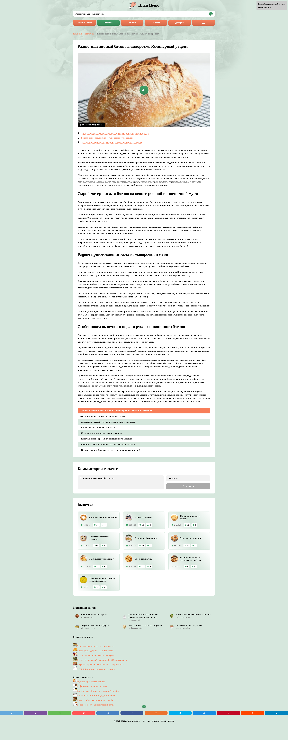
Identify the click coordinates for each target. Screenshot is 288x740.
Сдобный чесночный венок (103, 517)
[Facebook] (131, 713)
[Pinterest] (228, 713)
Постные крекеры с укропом (190, 517)
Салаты (156, 23)
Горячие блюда (84, 23)
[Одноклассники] (156, 713)
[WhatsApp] (59, 713)
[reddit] (252, 713)
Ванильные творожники (101, 559)
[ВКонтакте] (107, 713)
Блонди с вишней (144, 517)
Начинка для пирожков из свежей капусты (102, 579)
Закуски (132, 23)
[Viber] (35, 713)
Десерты (179, 23)
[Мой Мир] (204, 713)
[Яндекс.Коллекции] (83, 713)
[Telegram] (11, 713)
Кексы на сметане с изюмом (99, 538)
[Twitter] (180, 713)
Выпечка (108, 23)
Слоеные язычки (143, 559)
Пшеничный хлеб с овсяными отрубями (190, 558)
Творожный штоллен (146, 538)
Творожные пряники (190, 538)
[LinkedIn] (276, 713)
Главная (77, 34)
